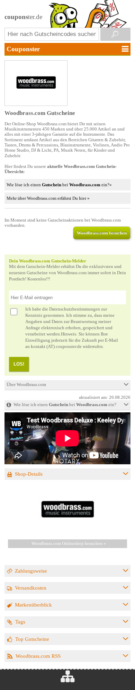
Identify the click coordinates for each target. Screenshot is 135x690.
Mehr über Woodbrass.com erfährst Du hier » (48, 198)
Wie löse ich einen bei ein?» (59, 184)
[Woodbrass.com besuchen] (67, 530)
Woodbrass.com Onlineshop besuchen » (69, 543)
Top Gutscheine (32, 639)
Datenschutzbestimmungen (74, 309)
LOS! (19, 364)
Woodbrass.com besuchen (102, 232)
